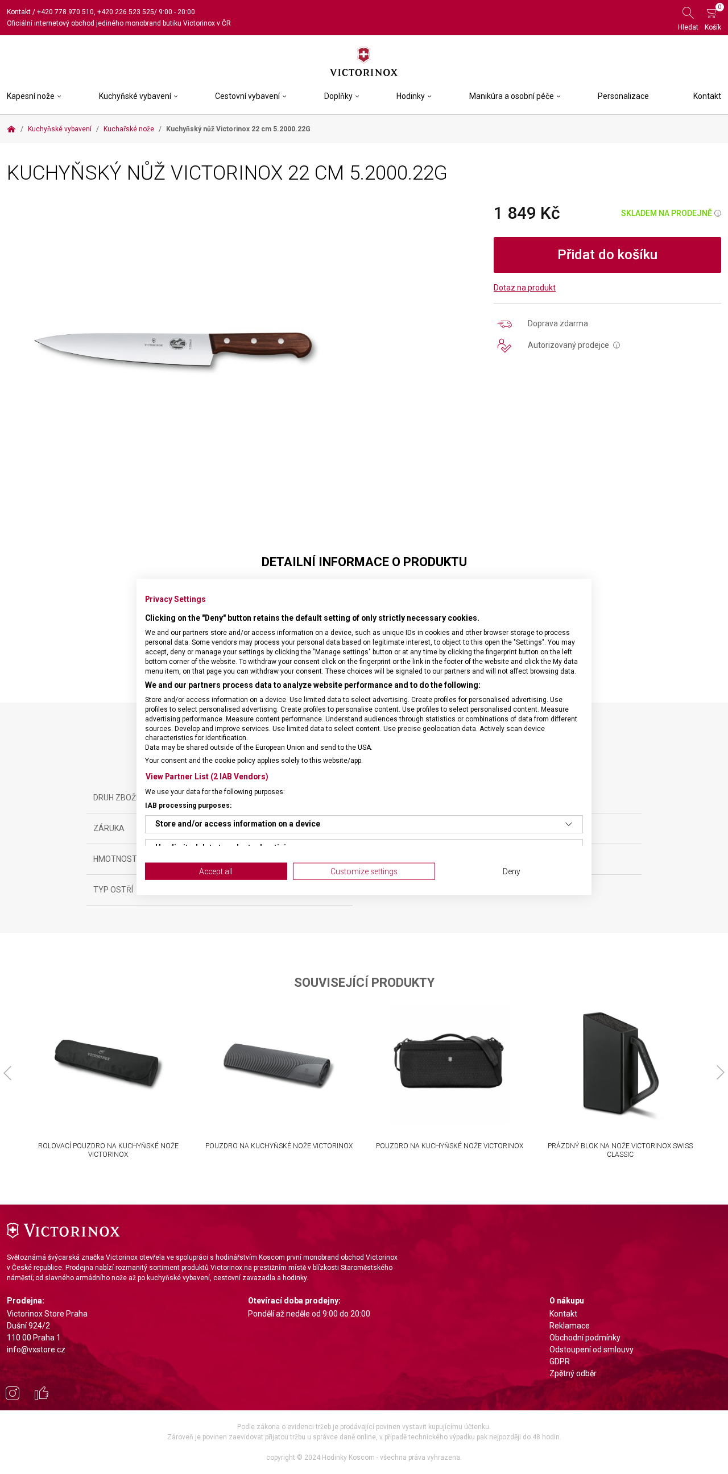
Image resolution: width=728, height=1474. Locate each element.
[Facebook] (41, 1395)
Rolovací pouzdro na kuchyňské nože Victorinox (108, 1150)
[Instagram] (12, 1395)
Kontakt (19, 12)
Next (720, 1073)
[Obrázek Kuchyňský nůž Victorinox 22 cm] (174, 349)
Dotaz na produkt (525, 287)
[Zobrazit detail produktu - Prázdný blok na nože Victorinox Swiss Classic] (620, 1065)
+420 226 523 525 (125, 12)
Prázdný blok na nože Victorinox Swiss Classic (620, 1150)
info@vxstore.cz (36, 1349)
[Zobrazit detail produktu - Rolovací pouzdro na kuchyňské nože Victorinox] (108, 1065)
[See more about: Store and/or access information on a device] (568, 823)
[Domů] (11, 129)
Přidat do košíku (607, 255)
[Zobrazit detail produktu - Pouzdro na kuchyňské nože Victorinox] (278, 1065)
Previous (7, 1073)
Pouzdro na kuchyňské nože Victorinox (279, 1146)
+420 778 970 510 (65, 12)
